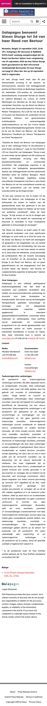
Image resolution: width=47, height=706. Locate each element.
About (12, 692)
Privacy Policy (35, 702)
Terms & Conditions (34, 697)
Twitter (41, 338)
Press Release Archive (27, 692)
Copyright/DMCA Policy (16, 702)
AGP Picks (6, 4)
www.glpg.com (8, 338)
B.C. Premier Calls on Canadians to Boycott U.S (24, 4)
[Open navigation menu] (4, 21)
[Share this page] (43, 21)
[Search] (32, 21)
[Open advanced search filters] (37, 21)
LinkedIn (32, 338)
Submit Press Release (14, 697)
